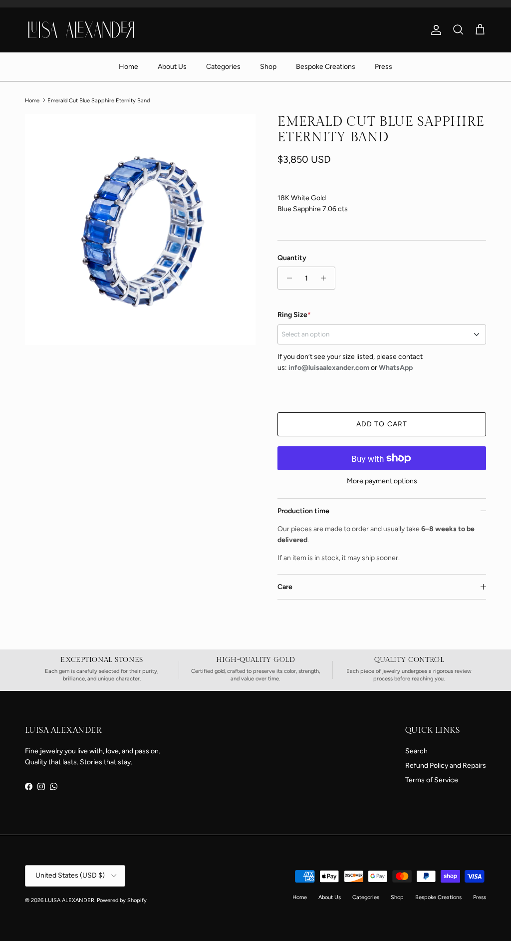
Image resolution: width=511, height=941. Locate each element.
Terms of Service (431, 780)
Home (128, 66)
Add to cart (381, 424)
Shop (268, 66)
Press (383, 66)
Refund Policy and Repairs (445, 765)
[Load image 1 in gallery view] (140, 229)
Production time (303, 511)
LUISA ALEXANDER (69, 900)
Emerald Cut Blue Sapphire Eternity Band (98, 100)
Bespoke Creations (325, 66)
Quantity (291, 258)
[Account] (434, 30)
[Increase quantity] (326, 278)
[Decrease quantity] (286, 278)
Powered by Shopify (122, 900)
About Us (172, 66)
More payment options (382, 481)
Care (284, 587)
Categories (223, 66)
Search (416, 751)
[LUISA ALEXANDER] (81, 29)
